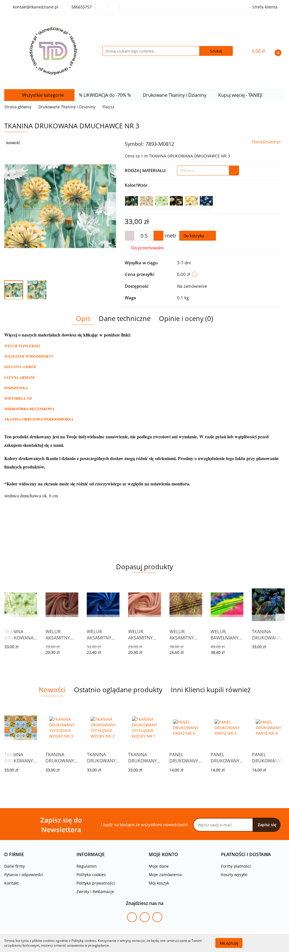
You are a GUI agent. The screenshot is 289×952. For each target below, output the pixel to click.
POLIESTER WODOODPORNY (28, 356)
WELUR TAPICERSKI (22, 345)
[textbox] (203, 170)
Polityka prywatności (95, 883)
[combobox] (208, 170)
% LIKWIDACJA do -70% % (105, 95)
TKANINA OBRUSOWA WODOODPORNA (38, 419)
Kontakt (11, 883)
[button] (14, 854)
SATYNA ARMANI (19, 377)
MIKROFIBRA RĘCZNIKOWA (29, 408)
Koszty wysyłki (234, 874)
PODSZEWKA (16, 387)
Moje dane (159, 866)
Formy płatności (236, 866)
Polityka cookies (91, 874)
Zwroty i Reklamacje (95, 891)
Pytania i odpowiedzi (23, 874)
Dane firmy (14, 866)
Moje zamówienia (165, 874)
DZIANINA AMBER (20, 366)
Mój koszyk (159, 883)
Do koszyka (194, 235)
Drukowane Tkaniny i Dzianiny (175, 95)
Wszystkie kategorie (42, 95)
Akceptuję (229, 943)
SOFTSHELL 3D (18, 398)
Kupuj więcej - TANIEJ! (241, 95)
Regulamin (86, 866)
